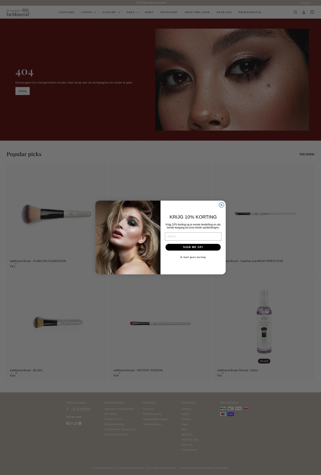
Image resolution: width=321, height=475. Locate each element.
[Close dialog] (221, 204)
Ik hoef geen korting (193, 257)
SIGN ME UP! (193, 247)
